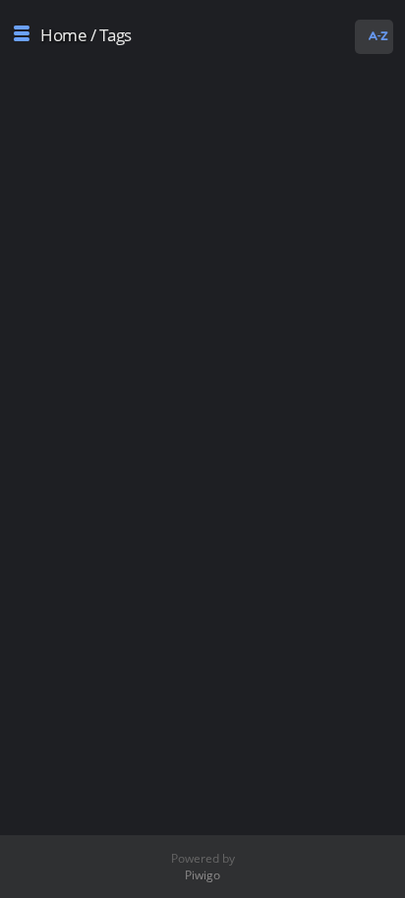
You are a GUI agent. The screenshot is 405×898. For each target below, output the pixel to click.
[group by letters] (376, 37)
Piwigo (202, 875)
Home (63, 35)
